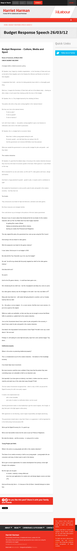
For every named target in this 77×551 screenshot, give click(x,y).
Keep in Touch (6, 3)
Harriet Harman (16, 10)
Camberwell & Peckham (33, 528)
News (16, 528)
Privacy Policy (22, 544)
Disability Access (11, 544)
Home (6, 25)
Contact (50, 528)
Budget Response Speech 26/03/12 (20, 25)
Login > (72, 3)
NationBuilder (15, 547)
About (8, 528)
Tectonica (34, 547)
